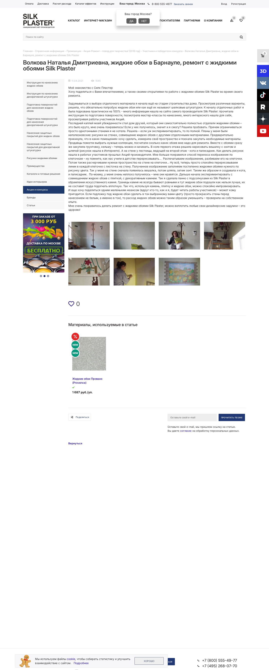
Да (131, 21)
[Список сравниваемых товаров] (232, 21)
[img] (71, 304)
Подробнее (81, 663)
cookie (71, 659)
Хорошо (149, 661)
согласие (186, 430)
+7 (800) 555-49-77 (219, 660)
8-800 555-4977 (162, 4)
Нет (144, 21)
